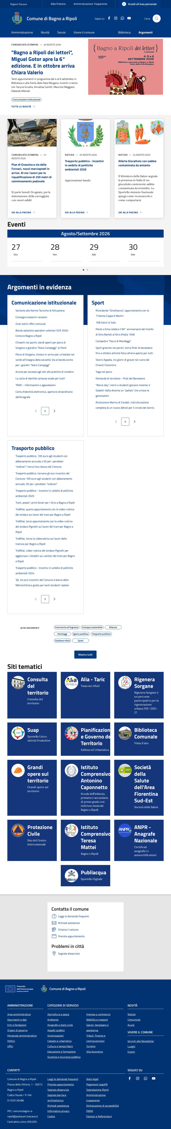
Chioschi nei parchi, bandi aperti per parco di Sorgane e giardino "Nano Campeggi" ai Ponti (41, 345)
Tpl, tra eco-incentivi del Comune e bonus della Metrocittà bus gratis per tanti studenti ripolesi (42, 582)
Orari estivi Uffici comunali (31, 324)
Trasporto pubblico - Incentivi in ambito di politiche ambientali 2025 (44, 493)
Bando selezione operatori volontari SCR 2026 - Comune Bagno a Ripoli (43, 333)
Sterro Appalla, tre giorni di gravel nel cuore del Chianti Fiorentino (122, 362)
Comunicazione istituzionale (44, 302)
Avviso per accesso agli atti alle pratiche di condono (45, 372)
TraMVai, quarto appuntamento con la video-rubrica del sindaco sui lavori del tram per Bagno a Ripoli (45, 512)
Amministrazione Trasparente (90, 4)
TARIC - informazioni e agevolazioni (36, 385)
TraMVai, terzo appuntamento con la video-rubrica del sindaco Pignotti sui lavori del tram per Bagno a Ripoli (44, 526)
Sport (98, 302)
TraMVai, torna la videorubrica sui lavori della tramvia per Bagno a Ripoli (41, 541)
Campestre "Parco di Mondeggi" (113, 341)
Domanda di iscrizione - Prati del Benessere (120, 378)
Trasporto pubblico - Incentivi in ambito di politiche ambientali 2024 (44, 570)
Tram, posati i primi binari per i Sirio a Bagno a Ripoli (45, 503)
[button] (139, 4)
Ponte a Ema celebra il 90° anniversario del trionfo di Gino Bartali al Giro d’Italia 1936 (124, 331)
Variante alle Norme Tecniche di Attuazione (40, 310)
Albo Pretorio (58, 4)
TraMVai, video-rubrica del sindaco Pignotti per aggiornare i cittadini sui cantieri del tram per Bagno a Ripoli (45, 556)
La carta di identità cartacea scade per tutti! (40, 378)
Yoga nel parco (104, 372)
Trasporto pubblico (33, 448)
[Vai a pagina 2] (87, 270)
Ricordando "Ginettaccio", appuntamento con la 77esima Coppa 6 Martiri (122, 313)
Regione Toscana (18, 4)
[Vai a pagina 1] (83, 270)
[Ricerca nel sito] (157, 18)
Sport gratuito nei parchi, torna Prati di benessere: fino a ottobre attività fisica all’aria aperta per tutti (124, 350)
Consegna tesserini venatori (31, 317)
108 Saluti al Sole (106, 322)
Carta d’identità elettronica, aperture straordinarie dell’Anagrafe (44, 394)
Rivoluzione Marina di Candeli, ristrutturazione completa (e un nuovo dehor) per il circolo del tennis (125, 405)
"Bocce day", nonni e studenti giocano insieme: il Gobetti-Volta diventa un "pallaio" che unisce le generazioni (123, 390)
